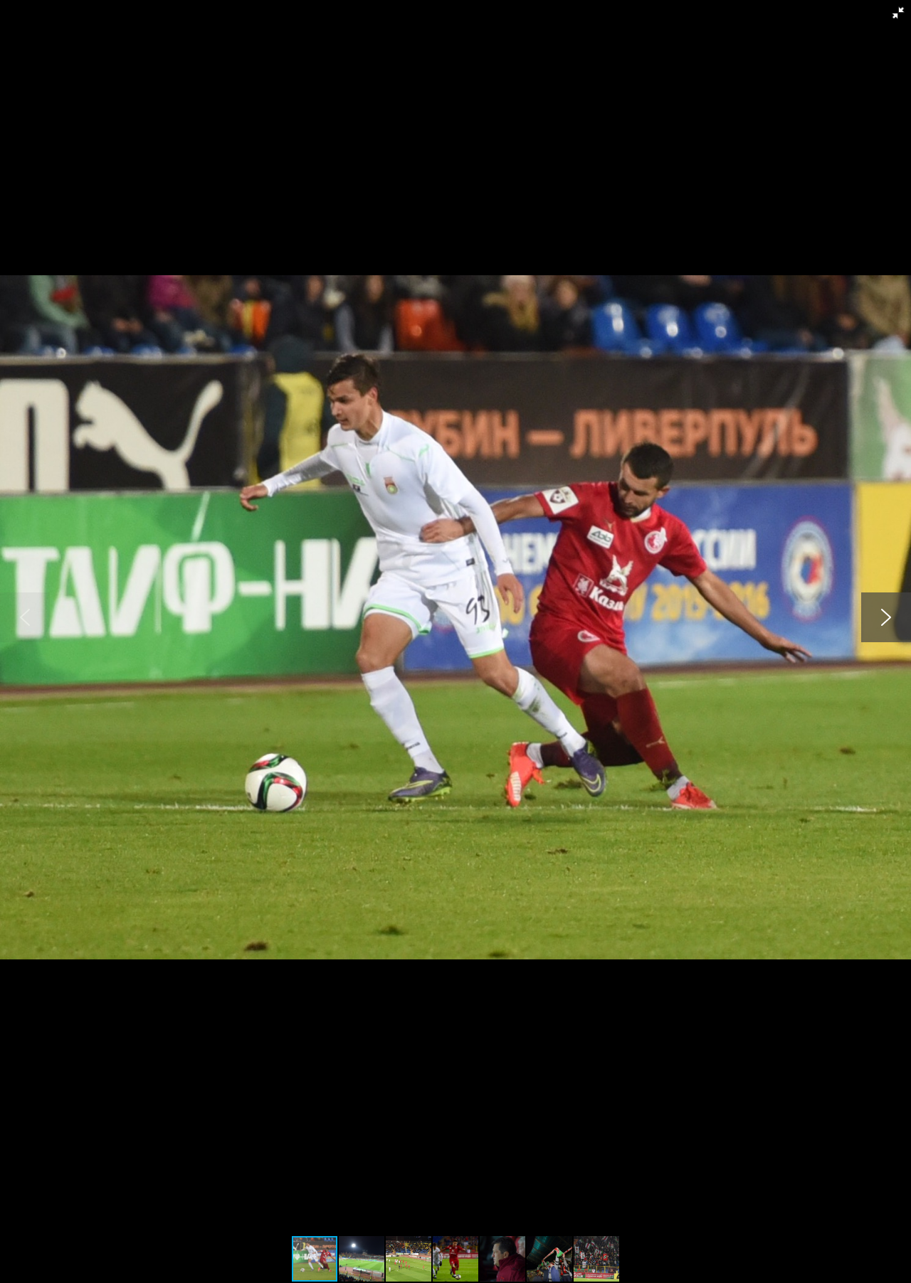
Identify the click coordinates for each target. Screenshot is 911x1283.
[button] (898, 12)
